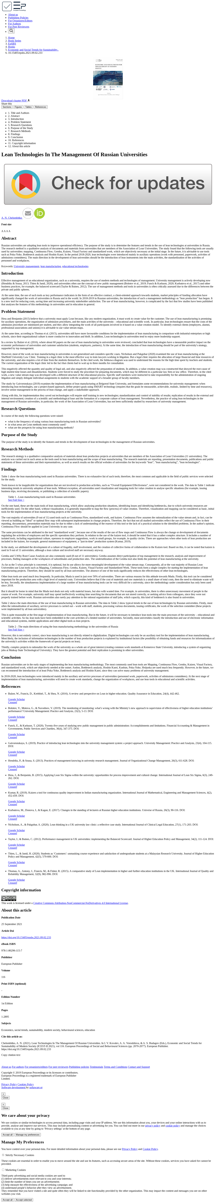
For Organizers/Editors (20, 20)
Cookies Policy (26, 1084)
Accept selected (24, 1200)
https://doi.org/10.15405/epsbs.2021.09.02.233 (26, 937)
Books (11, 46)
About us (13, 14)
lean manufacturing (50, 266)
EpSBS (12, 43)
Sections (7, 107)
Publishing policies (79, 1066)
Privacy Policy (9, 1084)
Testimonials (96, 1066)
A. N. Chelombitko (12, 217)
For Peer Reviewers (18, 26)
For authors (18, 1066)
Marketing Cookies (15, 1169)
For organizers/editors (36, 1066)
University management (26, 266)
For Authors (14, 23)
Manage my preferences (27, 1134)
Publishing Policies (18, 17)
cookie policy (173, 1125)
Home (11, 37)
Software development (13, 1087)
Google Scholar (16, 699)
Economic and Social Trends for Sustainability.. (33, 49)
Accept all (7, 1134)
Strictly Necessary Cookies (19, 1155)
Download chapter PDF (14, 100)
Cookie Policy (150, 1149)
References (40, 107)
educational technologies (75, 266)
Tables (28, 107)
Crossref (12, 702)
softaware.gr (36, 1087)
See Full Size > (16, 500)
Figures (18, 107)
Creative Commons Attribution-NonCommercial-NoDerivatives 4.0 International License (80, 903)
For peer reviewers (58, 1066)
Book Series (14, 40)
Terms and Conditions (115, 1066)
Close (5, 1097)
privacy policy (152, 1125)
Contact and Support (139, 1066)
